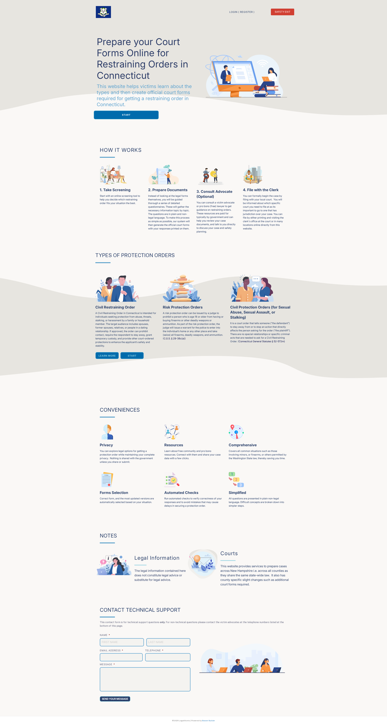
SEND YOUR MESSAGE (115, 698)
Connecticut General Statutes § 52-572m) (262, 341)
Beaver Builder (208, 721)
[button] (126, 115)
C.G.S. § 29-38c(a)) (175, 338)
